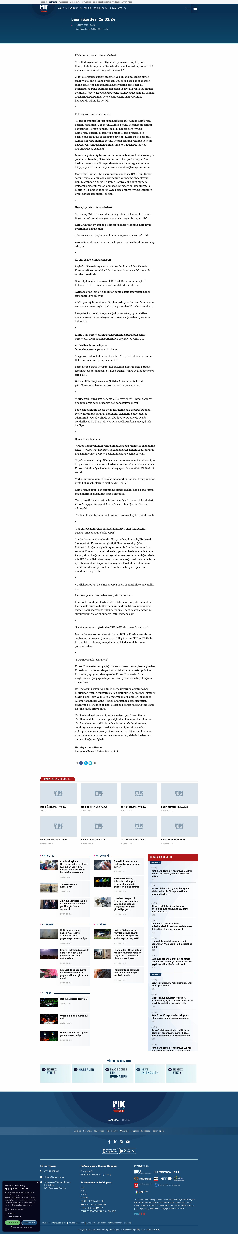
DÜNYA (103, 924)
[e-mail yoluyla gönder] (90, 763)
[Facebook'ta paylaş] (81, 763)
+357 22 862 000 (51, 1171)
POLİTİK (50, 856)
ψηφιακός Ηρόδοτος (102, 2)
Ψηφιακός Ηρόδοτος (140, 1131)
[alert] (21, 1206)
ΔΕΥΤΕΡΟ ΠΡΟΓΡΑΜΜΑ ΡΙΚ (93, 1205)
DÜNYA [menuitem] (113, 8)
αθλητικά (86, 2)
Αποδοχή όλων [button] (12, 1222)
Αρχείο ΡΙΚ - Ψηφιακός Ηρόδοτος (96, 1175)
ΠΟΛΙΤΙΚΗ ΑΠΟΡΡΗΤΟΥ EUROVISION (120, 1223)
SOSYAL (49, 924)
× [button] (37, 1183)
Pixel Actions (147, 1230)
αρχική (44, 2)
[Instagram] (121, 1142)
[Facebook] (109, 1142)
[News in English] (150, 1073)
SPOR (48, 993)
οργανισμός (126, 2)
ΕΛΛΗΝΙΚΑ (113, 1120)
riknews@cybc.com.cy (54, 1177)
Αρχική (77, 1131)
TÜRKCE (126, 1120)
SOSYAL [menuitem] (105, 8)
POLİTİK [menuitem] (87, 8)
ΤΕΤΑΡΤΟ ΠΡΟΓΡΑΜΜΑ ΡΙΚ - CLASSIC (98, 1211)
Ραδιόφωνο (112, 1131)
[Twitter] (115, 1142)
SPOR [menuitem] (120, 8)
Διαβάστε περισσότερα (23, 1205)
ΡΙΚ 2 (83, 1191)
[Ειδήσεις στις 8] (55, 1073)
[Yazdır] (94, 763)
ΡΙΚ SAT (84, 1198)
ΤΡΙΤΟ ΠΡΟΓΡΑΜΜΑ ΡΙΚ (92, 1208)
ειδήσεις (53, 2)
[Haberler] (87, 1073)
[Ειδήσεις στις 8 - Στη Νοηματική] (118, 1073)
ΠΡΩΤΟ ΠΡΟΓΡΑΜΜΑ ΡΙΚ (92, 1201)
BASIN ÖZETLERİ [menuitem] (75, 8)
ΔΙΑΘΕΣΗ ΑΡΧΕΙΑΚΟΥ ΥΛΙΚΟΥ (96, 1223)
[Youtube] (128, 1142)
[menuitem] (125, 8)
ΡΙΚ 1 (83, 1188)
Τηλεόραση (99, 1131)
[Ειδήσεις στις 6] (181, 1073)
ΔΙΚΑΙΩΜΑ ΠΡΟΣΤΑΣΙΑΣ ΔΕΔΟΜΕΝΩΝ (54, 1223)
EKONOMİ (104, 856)
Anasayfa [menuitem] (62, 8)
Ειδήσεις (87, 1131)
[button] (6, 1209)
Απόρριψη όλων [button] (29, 1222)
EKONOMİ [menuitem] (96, 8)
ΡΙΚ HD (84, 1195)
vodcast (115, 2)
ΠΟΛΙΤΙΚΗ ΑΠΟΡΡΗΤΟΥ (76, 1223)
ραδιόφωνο (75, 2)
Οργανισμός (158, 1131)
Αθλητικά (124, 1131)
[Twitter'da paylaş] (86, 763)
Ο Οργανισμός (87, 1171)
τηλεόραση (64, 2)
